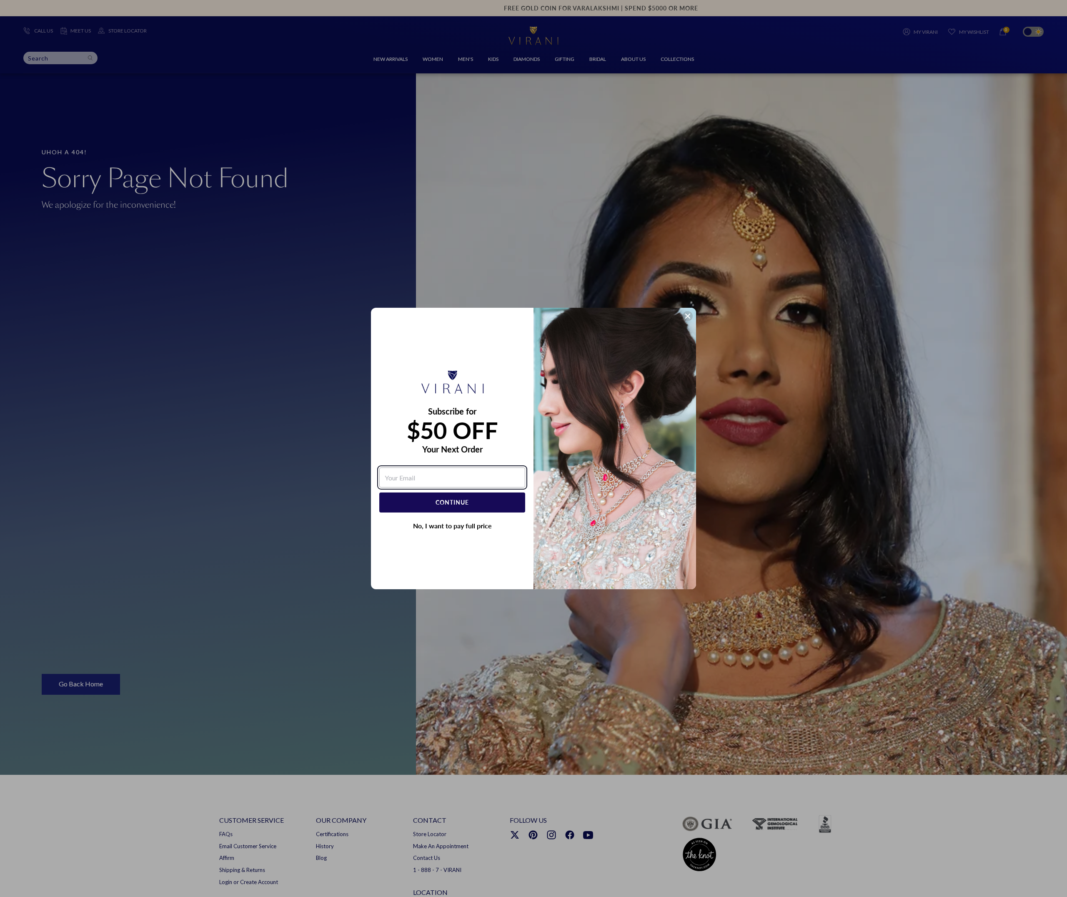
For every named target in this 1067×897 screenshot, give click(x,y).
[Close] (688, 316)
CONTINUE (452, 502)
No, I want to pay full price (452, 526)
